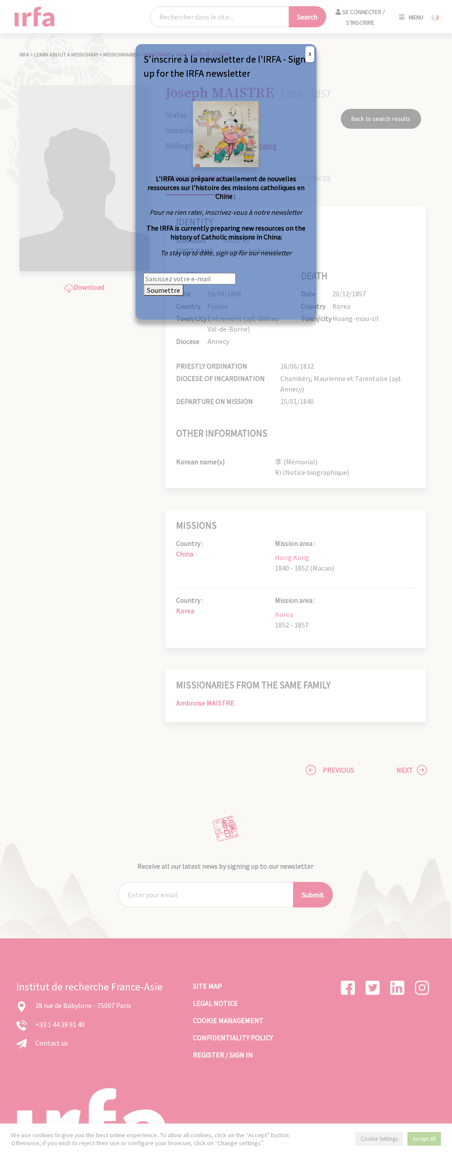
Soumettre (163, 290)
